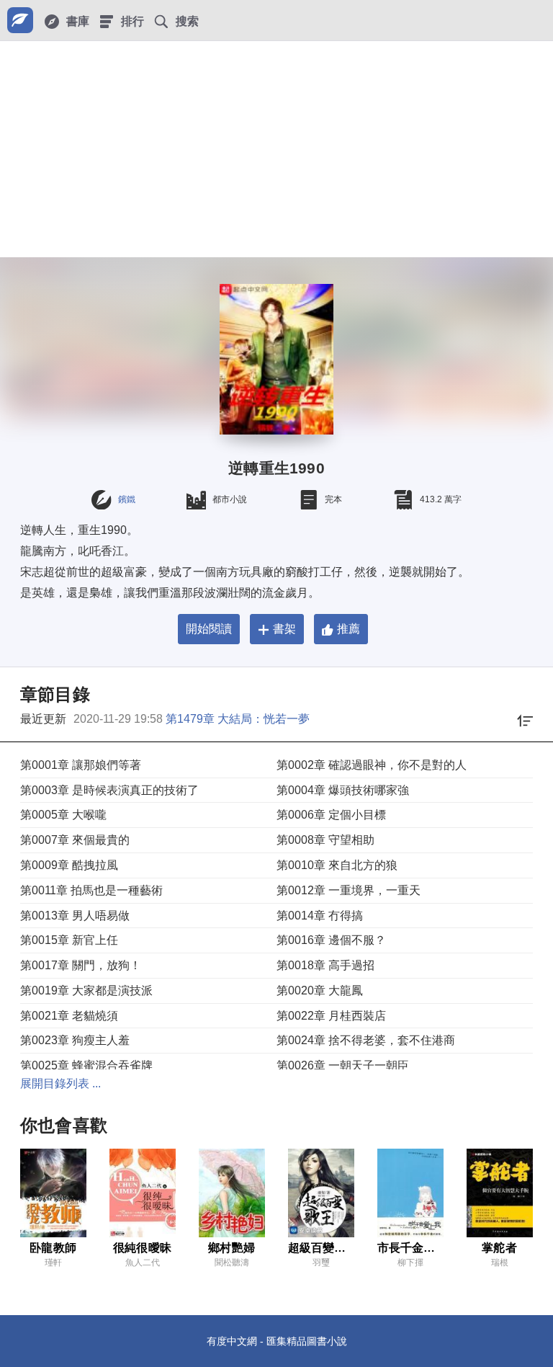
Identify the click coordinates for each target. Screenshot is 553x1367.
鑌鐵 (126, 499)
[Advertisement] (276, 149)
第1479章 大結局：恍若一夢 (238, 719)
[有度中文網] (20, 20)
